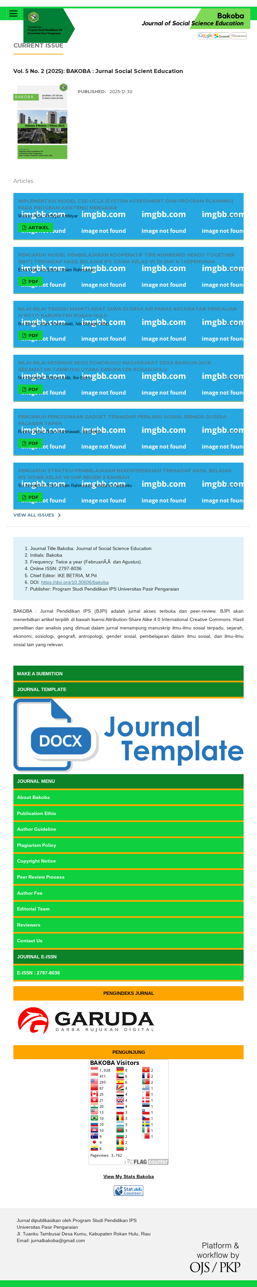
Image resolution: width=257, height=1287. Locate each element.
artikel (38, 227)
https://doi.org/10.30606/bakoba (75, 582)
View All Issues (33, 515)
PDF (32, 281)
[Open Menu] (13, 13)
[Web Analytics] (128, 1194)
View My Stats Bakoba (128, 1176)
